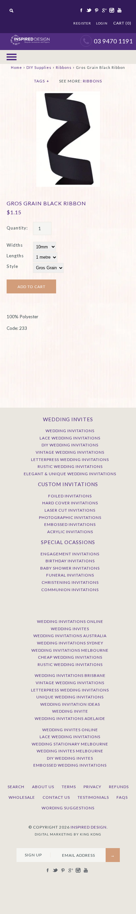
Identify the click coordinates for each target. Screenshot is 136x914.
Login (102, 23)
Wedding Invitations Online (70, 621)
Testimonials (93, 797)
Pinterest (96, 10)
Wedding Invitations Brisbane (70, 675)
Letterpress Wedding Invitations (70, 459)
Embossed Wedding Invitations (70, 765)
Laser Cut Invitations (70, 510)
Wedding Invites (70, 628)
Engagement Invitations (70, 553)
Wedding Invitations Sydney (70, 642)
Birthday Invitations (70, 560)
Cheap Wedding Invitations (70, 657)
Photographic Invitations (70, 517)
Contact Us (56, 797)
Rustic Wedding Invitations (70, 466)
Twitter (88, 10)
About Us (43, 786)
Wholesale (22, 797)
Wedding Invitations (70, 430)
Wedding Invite (70, 711)
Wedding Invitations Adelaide (70, 718)
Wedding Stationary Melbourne (70, 743)
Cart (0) (122, 23)
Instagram (111, 10)
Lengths (15, 255)
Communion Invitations (70, 589)
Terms (69, 786)
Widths (15, 245)
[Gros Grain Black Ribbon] (68, 94)
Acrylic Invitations (70, 531)
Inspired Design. (89, 827)
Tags (41, 80)
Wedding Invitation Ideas (70, 704)
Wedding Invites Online (70, 729)
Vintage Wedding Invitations (70, 452)
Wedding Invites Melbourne (70, 750)
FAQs (122, 797)
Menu (12, 57)
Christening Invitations (70, 582)
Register (82, 23)
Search (16, 786)
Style (12, 266)
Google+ (103, 10)
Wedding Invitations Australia (70, 635)
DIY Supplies (38, 67)
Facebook (81, 10)
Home (16, 67)
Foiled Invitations (70, 495)
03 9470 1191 (113, 41)
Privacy (92, 786)
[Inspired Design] (30, 36)
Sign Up (33, 854)
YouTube (119, 10)
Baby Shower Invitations (70, 568)
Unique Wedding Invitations (70, 696)
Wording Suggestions (68, 807)
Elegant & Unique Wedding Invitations (70, 473)
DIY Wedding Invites (70, 758)
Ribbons (64, 67)
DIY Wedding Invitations (70, 444)
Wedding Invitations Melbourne (70, 650)
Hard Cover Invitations (70, 502)
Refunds (119, 786)
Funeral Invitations (70, 575)
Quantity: (17, 227)
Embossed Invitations (70, 524)
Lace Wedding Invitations (70, 437)
